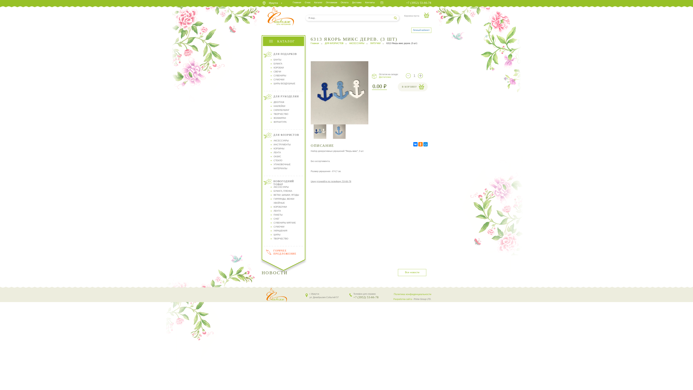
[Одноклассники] (420, 144)
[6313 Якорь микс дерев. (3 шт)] (340, 92)
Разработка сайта (402, 299)
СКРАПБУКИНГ (281, 110)
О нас (308, 2)
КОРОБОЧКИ (280, 207)
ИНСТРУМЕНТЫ (282, 144)
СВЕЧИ (277, 71)
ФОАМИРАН (280, 118)
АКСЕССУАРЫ (281, 140)
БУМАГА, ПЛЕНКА (283, 191)
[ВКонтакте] (415, 144)
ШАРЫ (277, 234)
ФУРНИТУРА (280, 122)
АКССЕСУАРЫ (281, 187)
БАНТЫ (277, 59)
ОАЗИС (277, 156)
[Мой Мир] (425, 144)
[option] (339, 92)
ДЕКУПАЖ (279, 102)
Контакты (370, 2)
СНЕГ (277, 219)
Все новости (412, 272)
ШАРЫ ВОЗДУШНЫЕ (284, 83)
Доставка (356, 2)
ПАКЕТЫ (278, 215)
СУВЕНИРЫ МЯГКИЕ (285, 223)
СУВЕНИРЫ (280, 75)
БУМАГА (278, 63)
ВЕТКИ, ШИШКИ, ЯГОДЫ (286, 195)
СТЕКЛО (278, 160)
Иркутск (273, 2)
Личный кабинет (421, 30)
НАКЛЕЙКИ (279, 106)
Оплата (344, 2)
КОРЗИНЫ (279, 148)
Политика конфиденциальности (412, 294)
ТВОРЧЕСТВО (281, 114)
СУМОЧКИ (279, 79)
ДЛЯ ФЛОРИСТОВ (334, 43)
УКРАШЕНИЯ (280, 230)
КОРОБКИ (279, 67)
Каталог (318, 2)
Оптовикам (331, 2)
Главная (297, 2)
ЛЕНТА (277, 152)
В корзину (409, 86)
